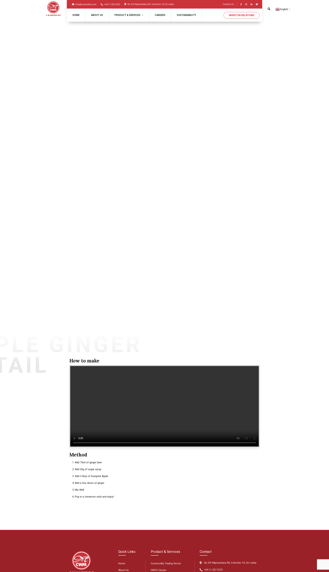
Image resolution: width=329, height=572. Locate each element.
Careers (160, 15)
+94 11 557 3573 (112, 4)
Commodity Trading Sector (166, 563)
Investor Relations (241, 15)
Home (76, 15)
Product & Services (127, 15)
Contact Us (228, 4)
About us (97, 15)
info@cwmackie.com (85, 4)
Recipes (85, 181)
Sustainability (186, 15)
